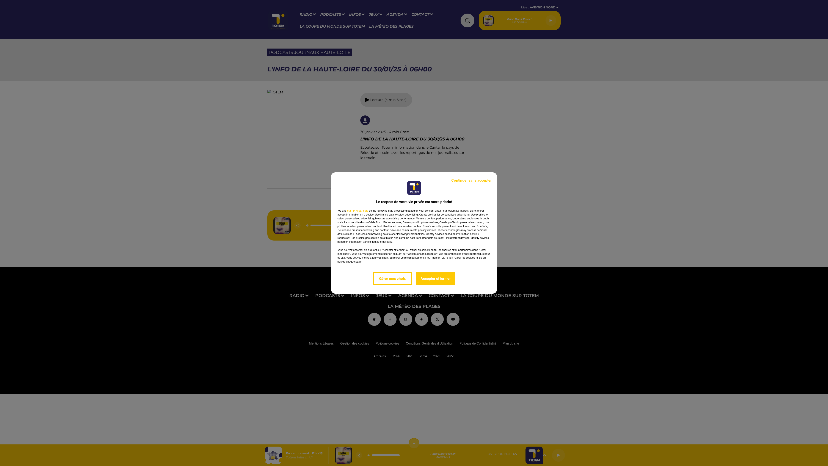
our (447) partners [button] (357, 210)
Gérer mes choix (392, 278)
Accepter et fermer (435, 278)
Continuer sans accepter (471, 180)
